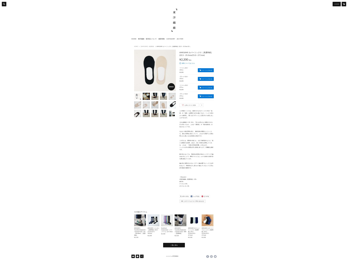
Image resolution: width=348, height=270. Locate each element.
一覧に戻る (174, 245)
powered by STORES (172, 256)
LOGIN (336, 4)
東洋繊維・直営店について (147, 39)
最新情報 (162, 39)
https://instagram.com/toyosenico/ (211, 256)
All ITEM (180, 39)
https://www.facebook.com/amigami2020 (207, 256)
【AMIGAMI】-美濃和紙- (147, 46)
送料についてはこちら (188, 63)
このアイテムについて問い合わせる (194, 201)
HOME (133, 39)
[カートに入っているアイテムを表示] (344, 4)
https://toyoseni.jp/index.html (215, 256)
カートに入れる (207, 70)
